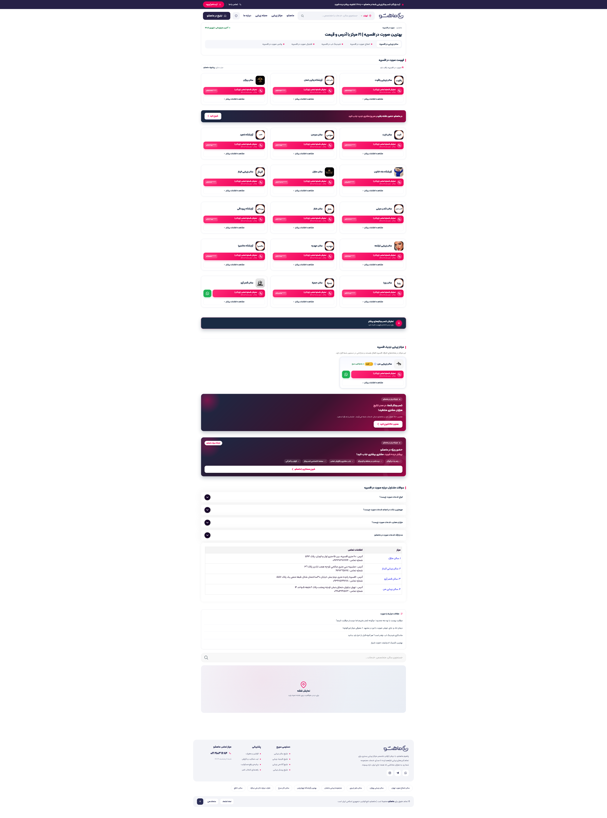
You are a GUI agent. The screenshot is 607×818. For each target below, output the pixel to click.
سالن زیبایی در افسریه (388, 44)
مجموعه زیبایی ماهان (333, 788)
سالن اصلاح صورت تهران (400, 788)
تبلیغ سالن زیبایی (281, 753)
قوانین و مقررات (252, 753)
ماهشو (290, 16)
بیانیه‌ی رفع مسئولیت (249, 764)
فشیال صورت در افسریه (301, 44)
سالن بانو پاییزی (356, 788)
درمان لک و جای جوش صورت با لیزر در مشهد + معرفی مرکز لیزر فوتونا (373, 628)
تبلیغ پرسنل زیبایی (280, 769)
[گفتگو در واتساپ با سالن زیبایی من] (346, 374)
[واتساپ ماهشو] (405, 773)
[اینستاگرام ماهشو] (390, 773)
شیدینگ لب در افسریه (331, 44)
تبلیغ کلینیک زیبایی (280, 759)
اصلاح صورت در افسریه (360, 44)
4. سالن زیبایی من (392, 589)
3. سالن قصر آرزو (392, 579)
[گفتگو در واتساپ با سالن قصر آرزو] (207, 293)
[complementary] (303, 412)
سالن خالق (238, 788)
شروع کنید (214, 116)
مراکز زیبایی (276, 16)
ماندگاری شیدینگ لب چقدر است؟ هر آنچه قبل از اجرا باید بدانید (375, 635)
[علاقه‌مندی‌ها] (236, 15)
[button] (303, 689)
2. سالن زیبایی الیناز (391, 569)
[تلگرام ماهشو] (398, 773)
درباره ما (247, 16)
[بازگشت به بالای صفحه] (200, 801)
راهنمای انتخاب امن (250, 769)
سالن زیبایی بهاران (376, 788)
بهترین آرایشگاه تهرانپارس (306, 788)
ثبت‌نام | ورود (212, 4)
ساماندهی (211, 801)
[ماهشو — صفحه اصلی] (391, 15)
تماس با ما (233, 4)
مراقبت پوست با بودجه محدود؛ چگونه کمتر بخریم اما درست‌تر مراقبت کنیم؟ (369, 620)
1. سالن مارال (394, 558)
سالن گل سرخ (283, 788)
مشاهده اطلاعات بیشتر (373, 99)
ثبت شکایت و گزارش (250, 759)
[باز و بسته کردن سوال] (207, 497)
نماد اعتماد (227, 801)
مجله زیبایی (261, 16)
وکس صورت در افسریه (272, 44)
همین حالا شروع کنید (389, 424)
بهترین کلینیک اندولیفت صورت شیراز (387, 642)
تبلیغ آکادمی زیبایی (280, 764)
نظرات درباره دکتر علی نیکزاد (260, 788)
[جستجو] (302, 16)
